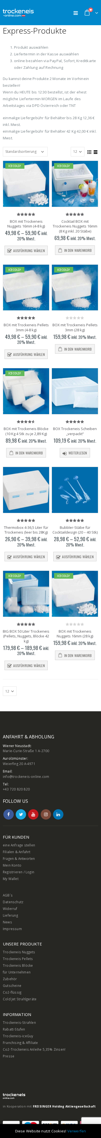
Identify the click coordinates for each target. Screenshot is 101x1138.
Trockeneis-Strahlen (19, 1022)
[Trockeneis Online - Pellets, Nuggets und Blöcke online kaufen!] (18, 13)
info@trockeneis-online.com (26, 776)
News (7, 922)
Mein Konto (12, 865)
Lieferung (10, 915)
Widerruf (10, 908)
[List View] (95, 151)
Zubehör (10, 979)
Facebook (8, 814)
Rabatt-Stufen (14, 1029)
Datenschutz (13, 902)
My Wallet (11, 878)
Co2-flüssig (12, 992)
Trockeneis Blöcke (18, 965)
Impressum (12, 928)
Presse (8, 1056)
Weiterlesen (77, 453)
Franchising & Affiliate (20, 1042)
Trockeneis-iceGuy (18, 1036)
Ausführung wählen (29, 250)
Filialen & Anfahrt (17, 852)
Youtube (33, 814)
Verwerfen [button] (76, 1131)
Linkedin (58, 814)
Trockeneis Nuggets (19, 952)
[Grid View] (89, 151)
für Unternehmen (17, 972)
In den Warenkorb (78, 250)
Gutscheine (12, 985)
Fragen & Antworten (19, 858)
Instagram (46, 814)
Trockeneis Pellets (18, 958)
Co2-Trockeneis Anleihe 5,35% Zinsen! (34, 1049)
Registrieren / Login (18, 872)
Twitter (21, 814)
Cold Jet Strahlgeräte (19, 999)
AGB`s (8, 895)
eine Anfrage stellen (19, 845)
